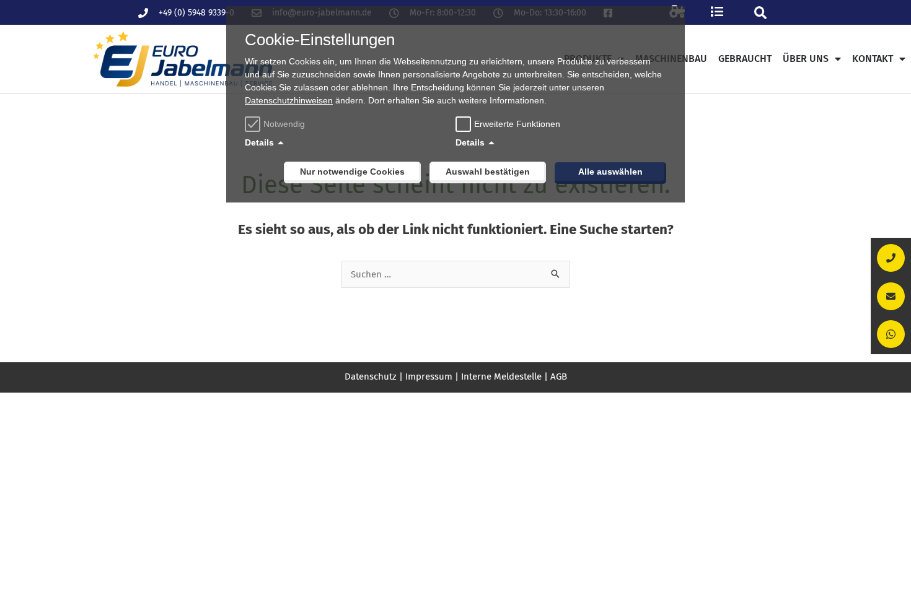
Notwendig (284, 124)
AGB (558, 376)
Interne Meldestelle (501, 376)
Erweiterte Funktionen (517, 124)
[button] (760, 12)
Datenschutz (371, 376)
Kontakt (872, 58)
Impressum (428, 376)
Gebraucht (745, 58)
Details (259, 142)
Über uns (806, 58)
